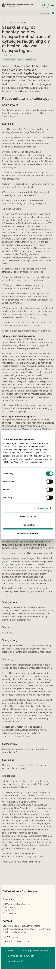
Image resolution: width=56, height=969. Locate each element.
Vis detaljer (43, 508)
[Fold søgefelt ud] (45, 5)
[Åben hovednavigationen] (53, 5)
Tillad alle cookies (28, 516)
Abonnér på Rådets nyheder (20, 956)
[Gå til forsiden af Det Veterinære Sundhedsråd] (16, 5)
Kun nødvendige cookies (28, 533)
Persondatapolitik (15, 961)
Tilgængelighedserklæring (35, 950)
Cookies (10, 950)
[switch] (49, 482)
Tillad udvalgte (28, 525)
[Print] (53, 13)
